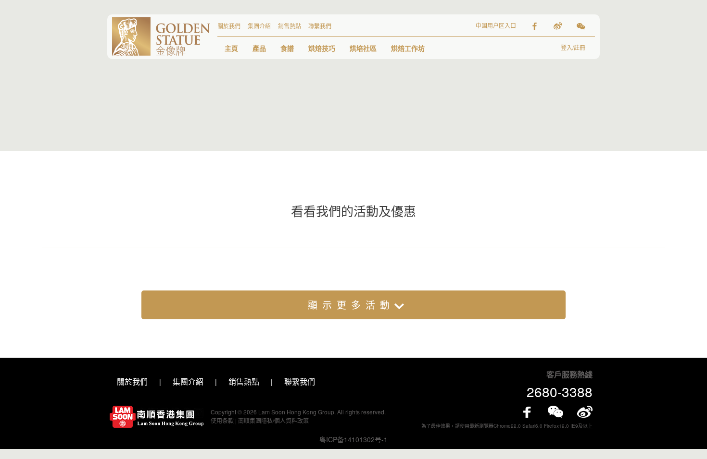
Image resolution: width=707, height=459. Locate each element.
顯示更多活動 (351, 305)
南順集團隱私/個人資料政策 (273, 420)
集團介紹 (259, 26)
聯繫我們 (319, 26)
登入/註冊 (573, 47)
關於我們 (228, 26)
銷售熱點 (289, 26)
